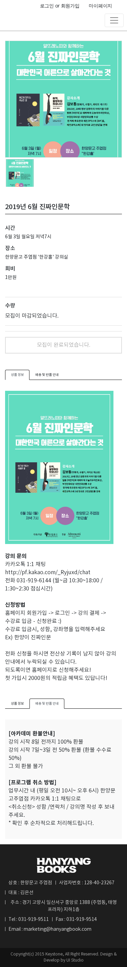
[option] (63, 99)
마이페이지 (100, 5)
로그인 (47, 5)
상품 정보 (17, 375)
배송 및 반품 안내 (47, 375)
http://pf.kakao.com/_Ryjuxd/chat (47, 572)
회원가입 (70, 5)
